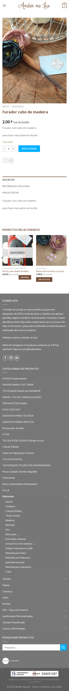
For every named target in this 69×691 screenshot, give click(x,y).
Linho (5, 597)
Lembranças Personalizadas (17, 616)
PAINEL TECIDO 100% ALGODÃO (22, 397)
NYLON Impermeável (14, 378)
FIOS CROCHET (11, 409)
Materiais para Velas (15, 553)
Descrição (8, 179)
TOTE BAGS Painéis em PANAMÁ (21, 390)
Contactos (35, 682)
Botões (6, 603)
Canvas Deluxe (10, 446)
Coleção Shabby (13, 511)
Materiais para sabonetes (18, 567)
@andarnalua (34, 348)
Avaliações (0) (10, 192)
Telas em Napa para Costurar (18, 452)
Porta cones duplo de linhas (15, 271)
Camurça (7, 591)
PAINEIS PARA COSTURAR (17, 384)
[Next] (66, 264)
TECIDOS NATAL (12, 459)
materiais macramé (14, 562)
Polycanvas (8, 477)
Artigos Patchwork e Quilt (19, 548)
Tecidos (6, 578)
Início (5, 106)
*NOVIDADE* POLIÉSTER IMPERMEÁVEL (26, 465)
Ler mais (25, 277)
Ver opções (44, 279)
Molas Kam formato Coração (50, 271)
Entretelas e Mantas (15, 539)
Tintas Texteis (12, 515)
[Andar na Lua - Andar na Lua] (34, 5)
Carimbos (10, 506)
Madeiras (10, 520)
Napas (6, 584)
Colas (8, 571)
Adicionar (29, 148)
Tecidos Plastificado (13, 622)
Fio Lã (5, 490)
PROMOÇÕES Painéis (14, 403)
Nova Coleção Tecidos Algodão (19, 471)
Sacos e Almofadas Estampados (19, 483)
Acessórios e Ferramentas (18, 543)
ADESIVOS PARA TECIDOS (17, 415)
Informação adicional (16, 186)
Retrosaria (10, 534)
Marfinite (10, 525)
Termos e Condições (19, 679)
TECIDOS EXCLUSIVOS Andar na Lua (23, 440)
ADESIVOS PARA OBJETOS (18, 421)
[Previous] (2, 264)
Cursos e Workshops (13, 628)
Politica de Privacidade (46, 679)
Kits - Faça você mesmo (15, 609)
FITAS (5, 434)
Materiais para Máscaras (17, 557)
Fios (7, 529)
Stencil (8, 501)
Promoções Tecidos (13, 428)
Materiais (18, 106)
